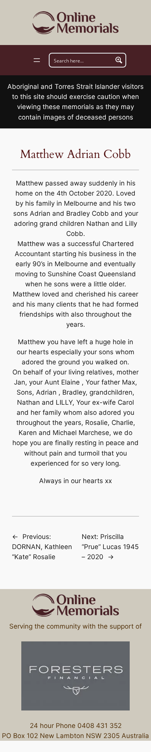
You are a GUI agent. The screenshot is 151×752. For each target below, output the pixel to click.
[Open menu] (36, 60)
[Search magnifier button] (118, 60)
